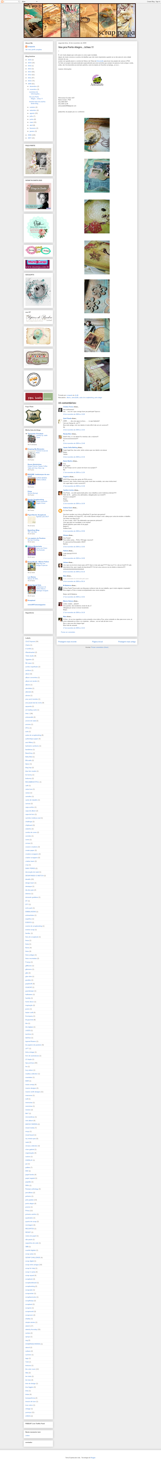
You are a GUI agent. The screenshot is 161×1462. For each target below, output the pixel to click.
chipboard (28, 825)
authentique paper (31, 739)
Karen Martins (68, 461)
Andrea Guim (67, 508)
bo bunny (28, 775)
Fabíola (65, 551)
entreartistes (29, 915)
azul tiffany (29, 742)
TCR (27, 1362)
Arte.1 (27, 713)
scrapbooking (30, 1286)
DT (26, 901)
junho (32, 119)
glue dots (28, 976)
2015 (30, 66)
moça (27, 1131)
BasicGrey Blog (33, 530)
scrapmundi (29, 1311)
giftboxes (28, 966)
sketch (27, 1326)
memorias (28, 1102)
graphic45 (28, 984)
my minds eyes (30, 1138)
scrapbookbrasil (30, 1283)
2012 (30, 75)
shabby (27, 1319)
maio (32, 122)
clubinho (28, 829)
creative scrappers (31, 854)
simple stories (30, 1322)
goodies (28, 980)
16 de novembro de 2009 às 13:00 (74, 414)
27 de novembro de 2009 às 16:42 (74, 628)
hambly (27, 998)
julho (31, 116)
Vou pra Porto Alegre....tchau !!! (36, 98)
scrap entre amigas (32, 1265)
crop (26, 865)
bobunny (28, 778)
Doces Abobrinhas (35, 464)
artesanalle (75, 397)
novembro (33, 89)
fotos (27, 951)
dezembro (33, 86)
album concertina (31, 677)
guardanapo (29, 991)
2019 (30, 63)
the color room (30, 1369)
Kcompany (29, 1016)
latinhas (28, 1038)
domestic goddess (31, 897)
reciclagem (29, 1225)
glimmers (28, 969)
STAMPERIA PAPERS (32, 1344)
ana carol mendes (31, 699)
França (27, 962)
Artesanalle (100, 61)
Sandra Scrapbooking (36, 499)
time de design (30, 1383)
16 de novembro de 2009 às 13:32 (74, 430)
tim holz (28, 1380)
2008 (30, 135)
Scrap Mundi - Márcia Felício (38, 562)
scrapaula (31, 46)
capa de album (30, 811)
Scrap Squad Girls (34, 585)
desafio (27, 879)
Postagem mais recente (67, 642)
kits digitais (29, 1027)
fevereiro (33, 128)
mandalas (28, 1077)
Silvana (65, 535)
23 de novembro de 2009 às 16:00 (74, 558)
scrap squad (29, 1275)
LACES (27, 1030)
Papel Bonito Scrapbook (37, 515)
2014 (30, 69)
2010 (30, 81)
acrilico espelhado (31, 667)
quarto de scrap (30, 1221)
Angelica (66, 476)
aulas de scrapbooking (86, 397)
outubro (32, 107)
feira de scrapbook (31, 937)
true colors (29, 1405)
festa (27, 944)
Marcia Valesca (68, 601)
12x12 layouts (30, 641)
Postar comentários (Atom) (99, 647)
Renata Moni (67, 434)
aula (26, 731)
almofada (28, 688)
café (26, 785)
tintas (27, 1394)
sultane (27, 1351)
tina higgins (29, 1387)
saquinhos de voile (31, 1243)
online (27, 1435)
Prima (30, 491)
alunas (27, 695)
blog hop (28, 767)
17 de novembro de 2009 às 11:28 (74, 472)
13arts (27, 645)
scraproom (29, 1315)
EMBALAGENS (30, 912)
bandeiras (28, 749)
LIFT (27, 1048)
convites (28, 836)
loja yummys (29, 1063)
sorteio (27, 1333)
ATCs (27, 728)
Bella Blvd (28, 757)
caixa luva (28, 789)
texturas (28, 1365)
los (26, 1066)
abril (31, 125)
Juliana (65, 562)
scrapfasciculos (30, 1297)
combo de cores (31, 832)
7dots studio (29, 656)
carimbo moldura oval (32, 818)
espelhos (28, 919)
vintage (27, 1409)
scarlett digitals (30, 1250)
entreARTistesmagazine (36, 605)
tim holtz (28, 1376)
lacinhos (28, 1034)
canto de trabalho (31, 800)
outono (27, 1156)
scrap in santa (30, 1272)
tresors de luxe (30, 1401)
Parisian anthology (31, 1189)
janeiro (32, 131)
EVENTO (28, 922)
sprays (27, 1337)
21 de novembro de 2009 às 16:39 (74, 503)
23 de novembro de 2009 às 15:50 (74, 547)
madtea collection (31, 1074)
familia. (27, 933)
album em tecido (31, 681)
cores (27, 839)
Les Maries (32, 577)
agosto (32, 113)
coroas (27, 843)
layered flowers (30, 1041)
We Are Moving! (33, 493)
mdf (26, 1099)
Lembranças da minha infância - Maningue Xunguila (42, 589)
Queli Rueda (67, 418)
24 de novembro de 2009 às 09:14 (74, 581)
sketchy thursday (31, 1329)
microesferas (29, 1117)
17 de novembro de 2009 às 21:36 (74, 486)
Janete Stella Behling (70, 447)
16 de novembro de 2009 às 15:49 (74, 443)
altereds (28, 692)
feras (27, 940)
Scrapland (31, 600)
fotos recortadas (31, 958)
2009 (30, 84)
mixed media (29, 1128)
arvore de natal (30, 721)
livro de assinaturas (32, 1056)
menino (28, 1110)
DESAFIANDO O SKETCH (34, 875)
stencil (27, 1347)
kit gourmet (29, 1020)
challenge (28, 821)
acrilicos (28, 670)
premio (27, 1207)
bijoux (27, 764)
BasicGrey (29, 753)
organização (29, 1153)
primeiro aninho (30, 1214)
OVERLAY (28, 1160)
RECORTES (29, 1228)
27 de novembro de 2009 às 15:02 (74, 597)
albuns (69, 397)
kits (26, 1023)
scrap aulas (29, 1254)
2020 (30, 60)
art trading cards (31, 710)
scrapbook (29, 1279)
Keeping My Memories (36, 449)
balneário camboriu (32, 746)
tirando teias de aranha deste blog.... (37, 102)
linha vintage (29, 1052)
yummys (28, 1412)
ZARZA (27, 1416)
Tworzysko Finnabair (35, 434)
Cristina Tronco (68, 407)
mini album (29, 1120)
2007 (30, 138)
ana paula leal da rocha (33, 703)
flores (27, 948)
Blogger (93, 1457)
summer (28, 1355)
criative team (29, 861)
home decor (29, 1002)
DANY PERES (30, 868)
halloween (28, 994)
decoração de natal (32, 872)
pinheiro (28, 1196)
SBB (26, 1246)
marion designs (30, 1088)
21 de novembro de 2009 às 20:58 (74, 531)
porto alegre (98, 397)
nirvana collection (31, 1146)
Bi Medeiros (67, 585)
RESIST (28, 1232)
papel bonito (29, 1174)
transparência (30, 1398)
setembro (33, 110)
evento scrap (29, 930)
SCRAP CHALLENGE (32, 1257)
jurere (27, 1009)
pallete (27, 1167)
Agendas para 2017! (42, 516)
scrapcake (29, 1290)
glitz (26, 973)
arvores (28, 724)
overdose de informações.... (35, 93)
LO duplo (28, 1059)
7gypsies (28, 659)
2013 (30, 72)
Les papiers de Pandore (36, 538)
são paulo (28, 1239)
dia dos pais (29, 890)
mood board (29, 1135)
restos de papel (30, 1236)
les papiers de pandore (33, 1045)
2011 (30, 78)
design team (29, 883)
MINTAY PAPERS (31, 1124)
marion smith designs (32, 1092)
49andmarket (30, 652)
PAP (26, 1171)
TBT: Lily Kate (32, 532)
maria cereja (29, 1084)
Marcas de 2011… (33, 579)
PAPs (27, 1185)
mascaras (28, 1095)
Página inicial (97, 642)
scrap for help (30, 1268)
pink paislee (29, 1200)
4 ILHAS (28, 649)
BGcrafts (28, 760)
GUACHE (28, 987)
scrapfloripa (29, 1301)
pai (26, 1164)
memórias (28, 1106)
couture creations (31, 847)
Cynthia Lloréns (68, 490)
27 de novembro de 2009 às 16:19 (74, 612)
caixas (27, 793)
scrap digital (29, 1261)
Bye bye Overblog (33, 540)
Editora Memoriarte (35, 546)
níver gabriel (29, 1149)
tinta (26, 1391)
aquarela (28, 706)
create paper (29, 850)
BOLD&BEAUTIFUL (32, 782)
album (27, 674)
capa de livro (29, 814)
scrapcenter (29, 1293)
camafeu (28, 796)
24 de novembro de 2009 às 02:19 (74, 572)
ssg (26, 1340)
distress (28, 893)
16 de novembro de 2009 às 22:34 (74, 457)
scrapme (28, 1308)
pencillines (29, 1192)
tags (26, 1358)
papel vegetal (30, 1178)
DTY (26, 904)
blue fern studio (30, 771)
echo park (28, 908)
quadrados (29, 1218)
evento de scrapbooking (33, 926)
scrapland (28, 1304)
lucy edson (29, 1070)
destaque (28, 886)
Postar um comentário (68, 632)
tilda (26, 1373)
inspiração (29, 1005)
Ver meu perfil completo (33, 49)
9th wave (28, 663)
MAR (27, 1081)
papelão (28, 1182)
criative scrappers (31, 857)
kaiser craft (29, 1012)
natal (27, 1142)
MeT (27, 1113)
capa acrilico (29, 807)
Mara (64, 576)
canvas (27, 803)
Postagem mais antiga (127, 642)
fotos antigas (29, 955)
